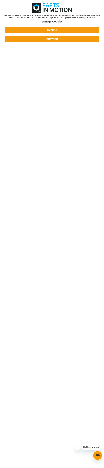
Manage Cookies (52, 21)
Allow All (52, 38)
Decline (52, 29)
